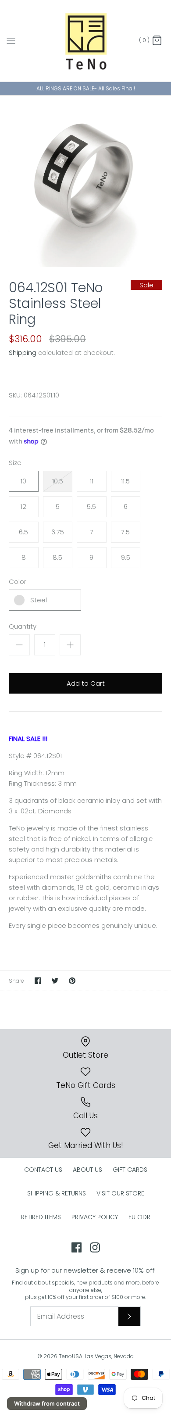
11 (91, 481)
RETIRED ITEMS (41, 1217)
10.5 (57, 481)
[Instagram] (95, 1247)
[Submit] (129, 1316)
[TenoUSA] (85, 40)
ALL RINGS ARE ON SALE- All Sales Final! (85, 88)
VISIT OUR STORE (120, 1193)
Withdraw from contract (47, 1403)
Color (17, 581)
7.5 (125, 532)
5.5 (91, 506)
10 (23, 481)
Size (15, 462)
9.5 (125, 557)
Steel (38, 600)
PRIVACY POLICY (94, 1217)
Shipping (22, 352)
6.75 (57, 532)
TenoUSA (70, 1356)
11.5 (125, 481)
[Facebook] (76, 1247)
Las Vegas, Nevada (109, 1356)
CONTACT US (43, 1169)
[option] (85, 181)
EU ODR (139, 1217)
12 (23, 506)
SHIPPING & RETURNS (56, 1193)
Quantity (22, 626)
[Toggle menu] (11, 40)
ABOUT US (87, 1169)
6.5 (23, 532)
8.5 (57, 557)
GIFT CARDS (130, 1169)
